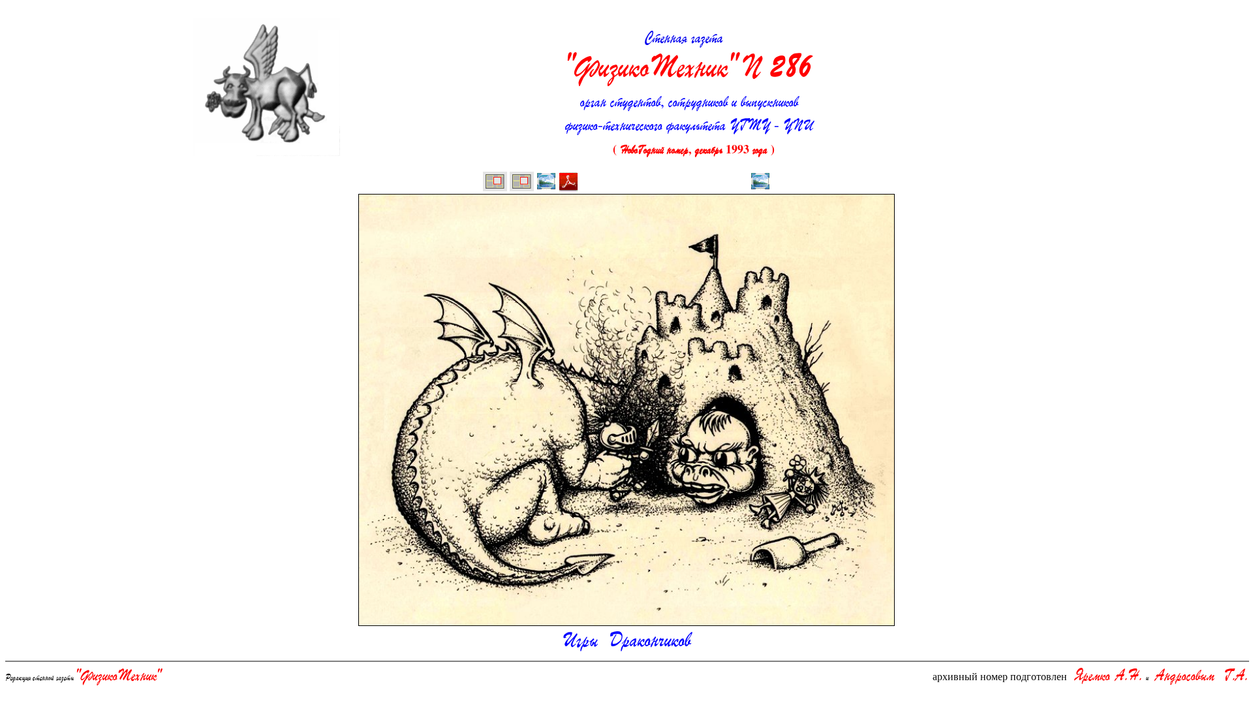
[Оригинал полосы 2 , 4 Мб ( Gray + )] (568, 183)
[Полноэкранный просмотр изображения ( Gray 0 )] (760, 183)
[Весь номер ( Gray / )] (495, 183)
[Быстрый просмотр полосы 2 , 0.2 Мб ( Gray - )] (546, 183)
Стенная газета (689, 56)
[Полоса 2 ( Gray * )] (522, 183)
